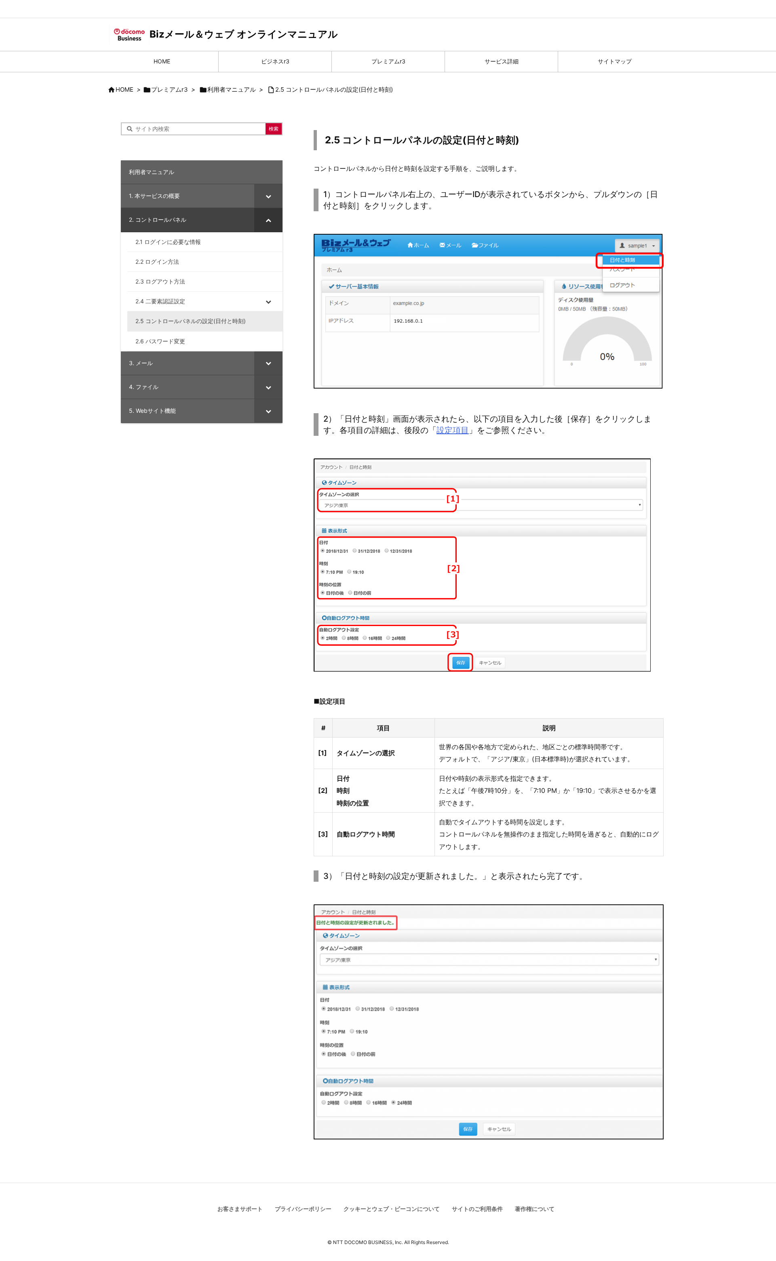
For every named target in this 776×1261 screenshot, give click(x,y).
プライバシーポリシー (303, 1208)
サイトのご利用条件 (477, 1208)
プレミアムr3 (169, 89)
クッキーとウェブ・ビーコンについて (392, 1208)
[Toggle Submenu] (268, 196)
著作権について (535, 1208)
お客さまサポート (240, 1208)
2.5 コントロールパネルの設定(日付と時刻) (334, 89)
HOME (124, 89)
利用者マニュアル (231, 89)
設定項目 (452, 430)
